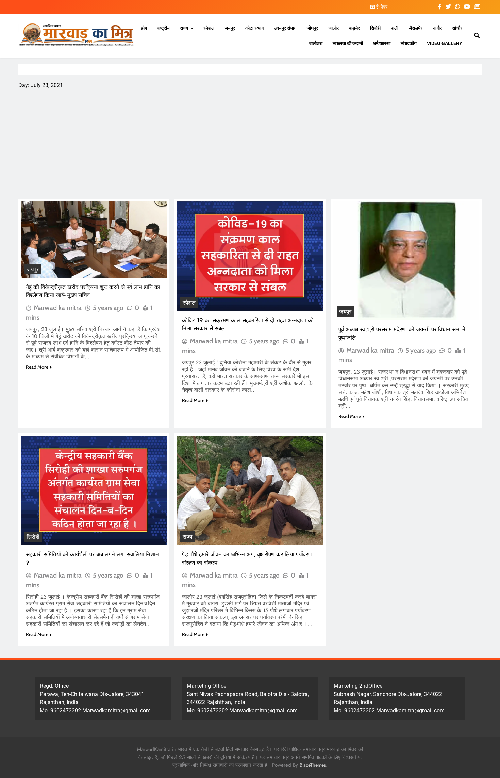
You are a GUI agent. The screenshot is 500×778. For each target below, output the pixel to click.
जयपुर (229, 28)
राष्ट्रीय (163, 28)
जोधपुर (312, 28)
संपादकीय (409, 43)
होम (144, 28)
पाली (394, 28)
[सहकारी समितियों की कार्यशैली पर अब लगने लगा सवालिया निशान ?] (94, 491)
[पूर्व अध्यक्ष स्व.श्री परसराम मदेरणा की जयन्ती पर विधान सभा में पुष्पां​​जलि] (406, 260)
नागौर (437, 28)
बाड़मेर (354, 28)
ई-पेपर (381, 7)
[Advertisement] (250, 147)
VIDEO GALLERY (444, 43)
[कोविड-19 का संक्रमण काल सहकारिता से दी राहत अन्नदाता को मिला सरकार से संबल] (250, 256)
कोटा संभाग (254, 28)
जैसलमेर (415, 28)
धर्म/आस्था (381, 43)
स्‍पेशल (208, 28)
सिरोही (375, 28)
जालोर (333, 28)
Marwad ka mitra (58, 308)
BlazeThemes (313, 765)
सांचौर (457, 28)
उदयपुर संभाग (285, 28)
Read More (37, 367)
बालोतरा (315, 43)
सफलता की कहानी (348, 43)
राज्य (184, 28)
